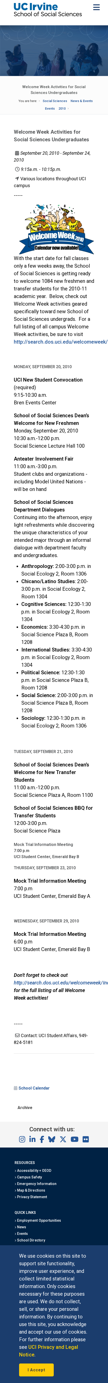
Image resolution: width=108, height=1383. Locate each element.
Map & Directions (30, 1190)
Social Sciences (55, 101)
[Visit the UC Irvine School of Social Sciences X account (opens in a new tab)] (63, 1139)
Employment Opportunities (38, 1220)
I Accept (36, 1370)
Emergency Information (36, 1184)
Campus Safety (29, 1177)
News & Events (82, 101)
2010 (62, 108)
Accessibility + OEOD (33, 1171)
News (21, 1227)
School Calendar (34, 1088)
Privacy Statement (31, 1197)
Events (50, 108)
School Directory (30, 1240)
